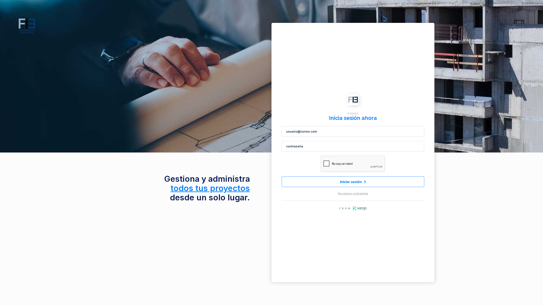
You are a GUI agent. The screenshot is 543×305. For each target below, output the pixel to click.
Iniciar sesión (353, 182)
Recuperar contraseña (353, 193)
